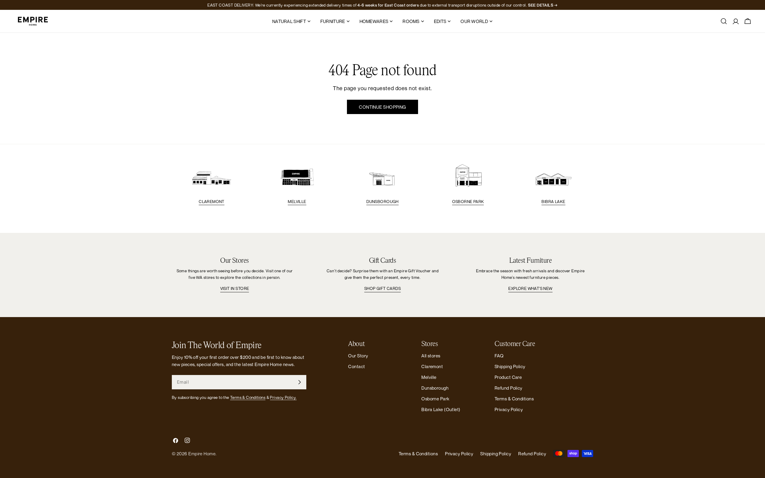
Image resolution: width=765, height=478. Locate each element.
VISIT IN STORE (234, 288)
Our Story (358, 355)
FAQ (499, 355)
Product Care (508, 377)
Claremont (211, 201)
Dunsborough (382, 201)
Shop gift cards (382, 288)
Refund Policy (508, 388)
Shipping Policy (510, 366)
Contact (356, 366)
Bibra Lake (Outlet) (440, 409)
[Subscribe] (299, 382)
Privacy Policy (509, 409)
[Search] (724, 21)
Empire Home (201, 453)
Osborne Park (468, 201)
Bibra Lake (553, 201)
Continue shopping (382, 107)
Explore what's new (530, 288)
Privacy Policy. (283, 397)
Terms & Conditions (247, 397)
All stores (430, 355)
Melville (297, 201)
